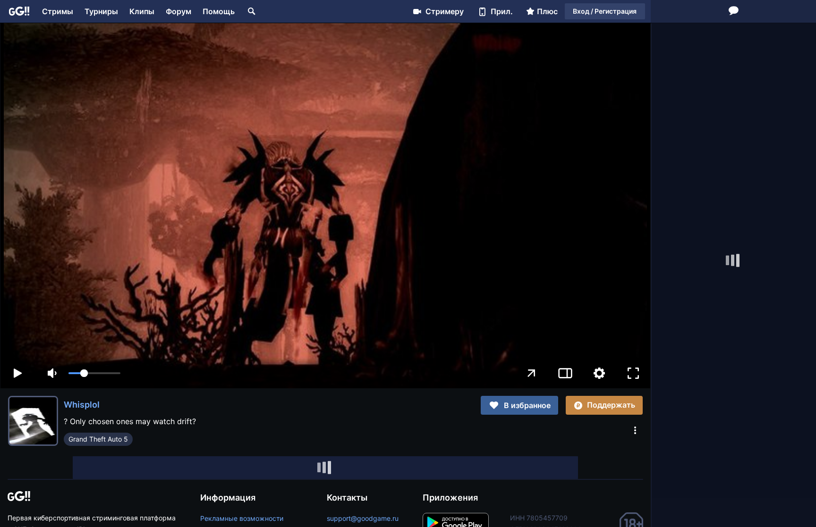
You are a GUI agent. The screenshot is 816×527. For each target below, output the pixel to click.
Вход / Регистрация (605, 11)
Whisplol (82, 405)
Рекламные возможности (241, 518)
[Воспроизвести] (17, 373)
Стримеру (444, 11)
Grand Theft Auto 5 (98, 439)
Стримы (57, 11)
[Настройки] (599, 373)
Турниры (101, 11)
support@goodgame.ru (363, 518)
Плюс (547, 11)
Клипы (141, 11)
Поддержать (611, 405)
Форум (178, 11)
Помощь (219, 11)
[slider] (94, 373)
